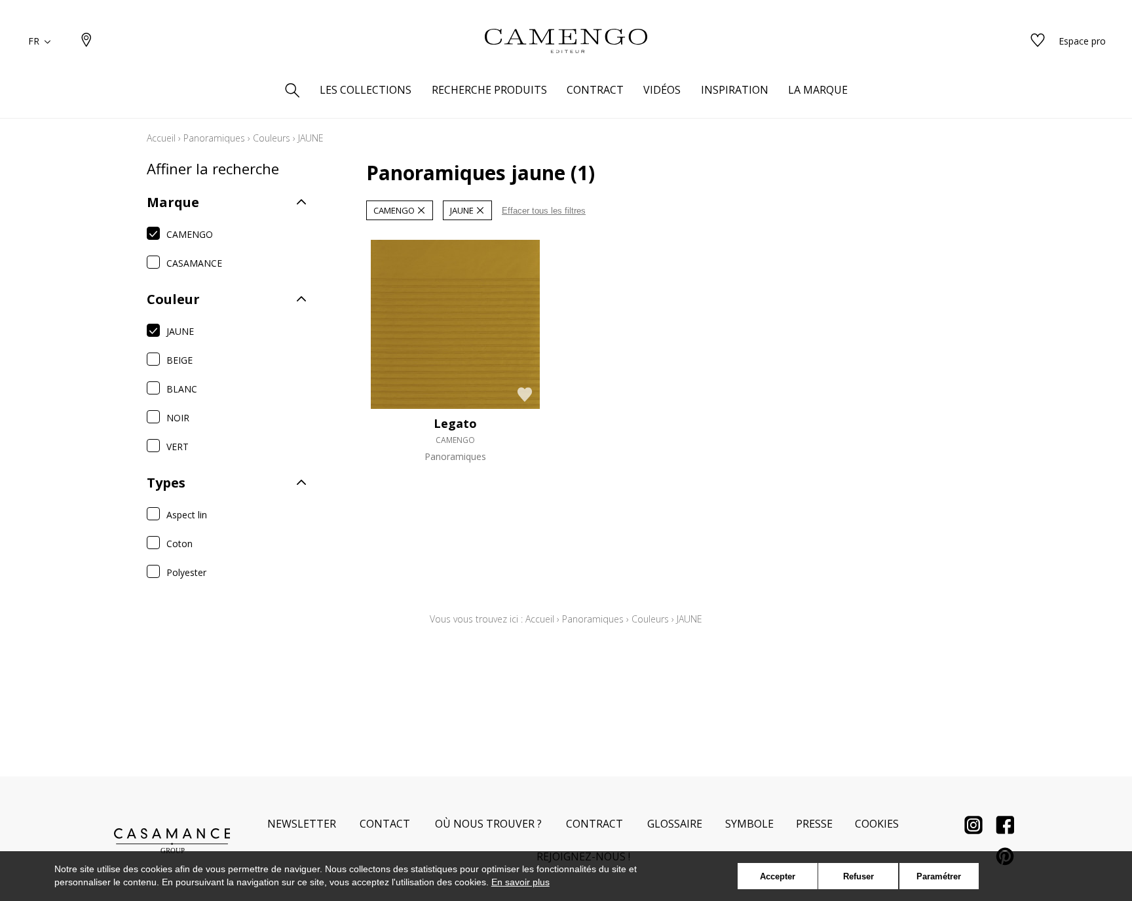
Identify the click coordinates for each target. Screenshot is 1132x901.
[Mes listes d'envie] (1038, 41)
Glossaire (674, 823)
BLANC (181, 389)
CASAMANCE (194, 263)
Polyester (186, 572)
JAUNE (180, 331)
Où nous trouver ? (488, 823)
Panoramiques (214, 138)
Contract (594, 823)
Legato (455, 423)
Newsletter (301, 823)
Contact (385, 823)
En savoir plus (520, 882)
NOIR (177, 418)
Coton (179, 543)
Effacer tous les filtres (544, 211)
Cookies (877, 823)
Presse (814, 823)
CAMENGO (189, 234)
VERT (177, 446)
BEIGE (179, 360)
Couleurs (271, 138)
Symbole (749, 823)
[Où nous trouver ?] (86, 41)
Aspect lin (186, 514)
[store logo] (566, 41)
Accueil (161, 138)
